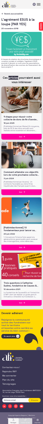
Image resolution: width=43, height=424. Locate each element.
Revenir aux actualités (13, 14)
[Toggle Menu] (38, 4)
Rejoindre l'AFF (9, 371)
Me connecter (9, 375)
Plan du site (8, 379)
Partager (13, 423)
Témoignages (9, 384)
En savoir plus (9, 336)
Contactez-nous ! (11, 367)
